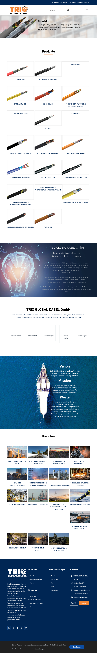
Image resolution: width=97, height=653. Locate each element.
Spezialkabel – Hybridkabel (48, 153)
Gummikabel (76, 114)
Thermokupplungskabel (20, 178)
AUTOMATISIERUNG (18, 504)
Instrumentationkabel (48, 79)
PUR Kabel (48, 227)
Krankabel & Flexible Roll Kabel (76, 202)
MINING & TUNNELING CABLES (20, 153)
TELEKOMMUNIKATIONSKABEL (59, 485)
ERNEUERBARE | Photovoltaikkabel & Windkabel (59, 507)
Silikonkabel (48, 104)
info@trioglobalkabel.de (80, 2)
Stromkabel (20, 79)
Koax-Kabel (48, 129)
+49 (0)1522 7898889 (61, 2)
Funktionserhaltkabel (75, 153)
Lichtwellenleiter (20, 114)
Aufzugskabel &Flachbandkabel (20, 227)
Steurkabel (75, 64)
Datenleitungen (20, 104)
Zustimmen (77, 647)
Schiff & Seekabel (48, 178)
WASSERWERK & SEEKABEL (80, 504)
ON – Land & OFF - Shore (38, 504)
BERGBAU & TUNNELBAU (17, 548)
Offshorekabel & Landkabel (75, 178)
